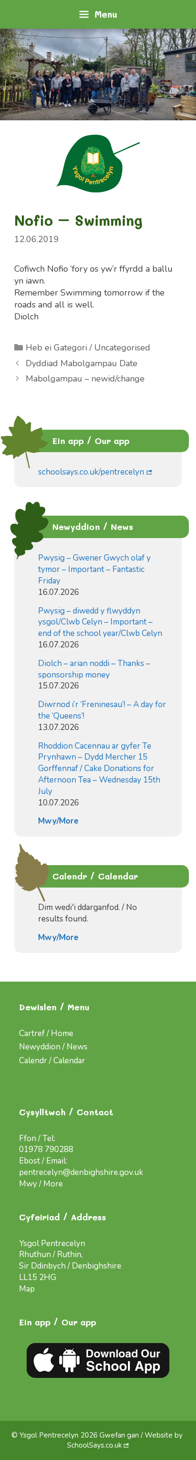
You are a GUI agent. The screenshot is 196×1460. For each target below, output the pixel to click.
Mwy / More (41, 1183)
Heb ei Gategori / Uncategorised (88, 347)
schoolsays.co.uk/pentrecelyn (91, 471)
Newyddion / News (53, 1046)
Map (27, 1288)
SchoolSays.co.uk (94, 1445)
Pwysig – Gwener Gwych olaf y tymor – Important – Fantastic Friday (94, 569)
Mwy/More (58, 820)
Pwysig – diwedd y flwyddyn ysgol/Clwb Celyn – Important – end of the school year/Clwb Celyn (100, 622)
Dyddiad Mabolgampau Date (81, 363)
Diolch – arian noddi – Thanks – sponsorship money (94, 669)
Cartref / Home (46, 1033)
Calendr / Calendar (52, 1060)
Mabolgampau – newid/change (85, 378)
